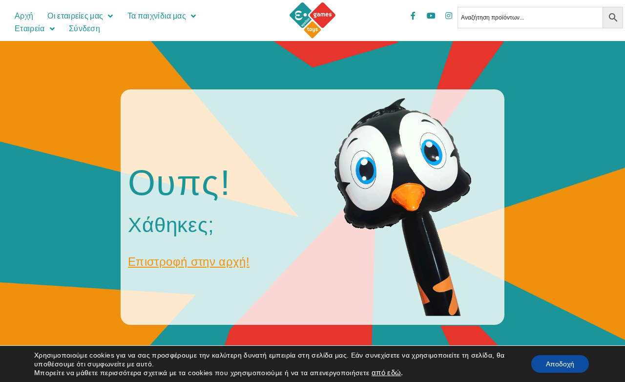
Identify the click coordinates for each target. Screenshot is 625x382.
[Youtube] (431, 16)
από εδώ (386, 373)
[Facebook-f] (413, 16)
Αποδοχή (560, 364)
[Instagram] (449, 16)
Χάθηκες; (171, 224)
